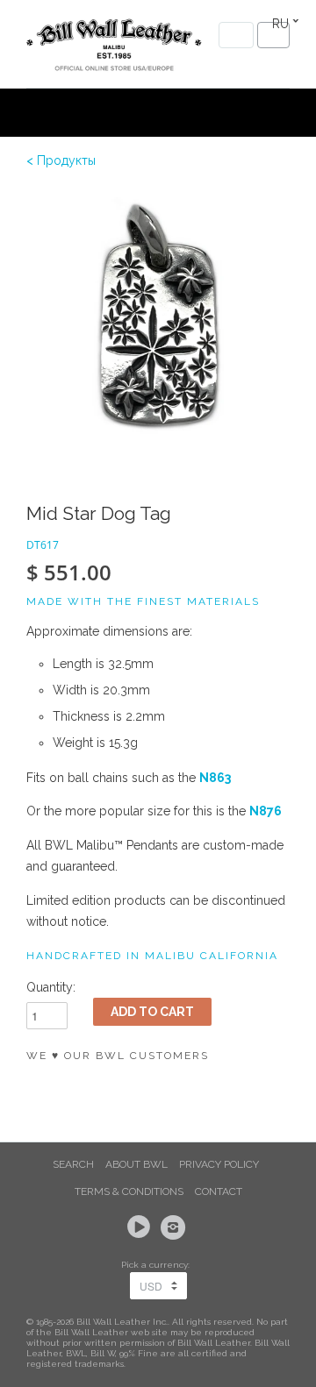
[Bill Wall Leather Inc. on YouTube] (141, 1227)
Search (73, 1164)
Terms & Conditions (129, 1191)
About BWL (136, 1164)
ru (280, 24)
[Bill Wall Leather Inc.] (114, 48)
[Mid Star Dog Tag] (158, 320)
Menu (236, 35)
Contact (218, 1191)
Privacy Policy (219, 1164)
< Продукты (61, 160)
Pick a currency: (158, 1265)
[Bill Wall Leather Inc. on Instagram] (175, 1227)
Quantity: (50, 987)
